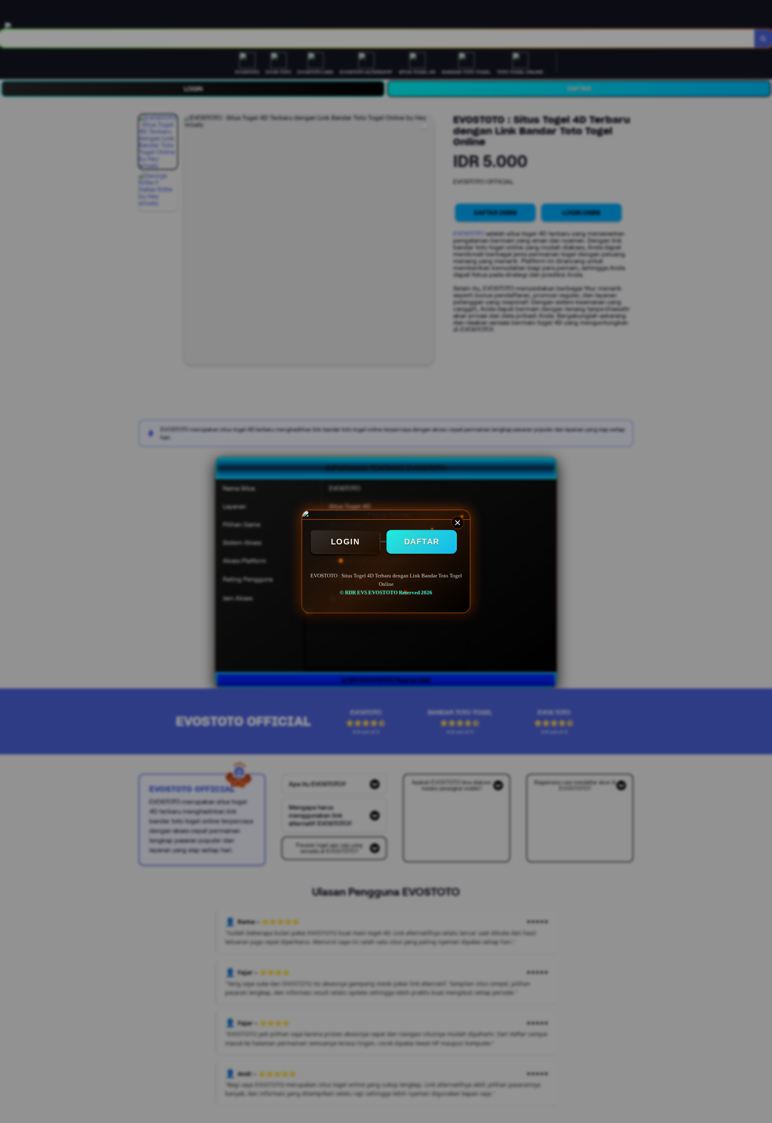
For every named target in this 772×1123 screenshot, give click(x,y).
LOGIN (345, 541)
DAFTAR (421, 541)
